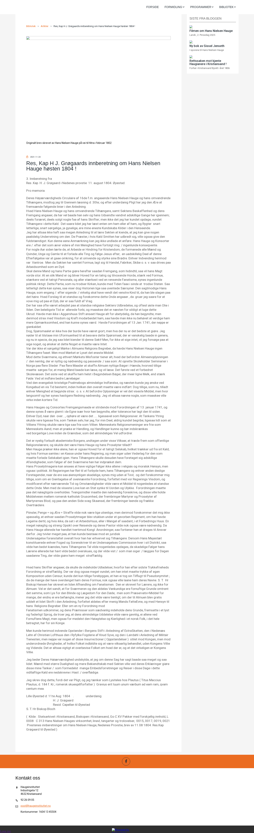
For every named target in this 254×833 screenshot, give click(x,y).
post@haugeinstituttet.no (36, 805)
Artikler (44, 26)
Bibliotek (31, 26)
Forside (152, 7)
